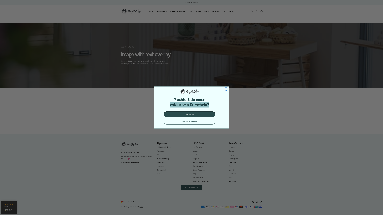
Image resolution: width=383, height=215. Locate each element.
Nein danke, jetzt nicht (189, 121)
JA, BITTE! (190, 114)
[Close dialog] (226, 89)
